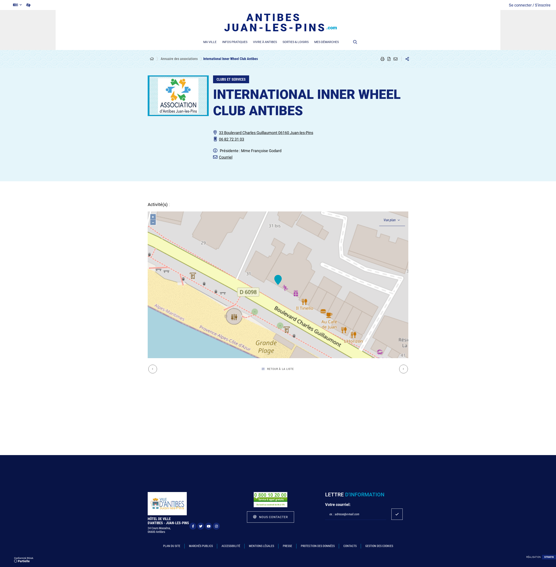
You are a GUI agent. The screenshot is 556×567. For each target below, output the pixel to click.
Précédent (152, 369)
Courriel (225, 157)
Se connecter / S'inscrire (530, 5)
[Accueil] (152, 59)
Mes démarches (326, 42)
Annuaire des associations (179, 59)
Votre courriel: (338, 504)
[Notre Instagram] (216, 526)
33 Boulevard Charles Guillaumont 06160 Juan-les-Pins (266, 132)
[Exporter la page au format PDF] (389, 58)
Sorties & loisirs (296, 42)
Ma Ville (210, 42)
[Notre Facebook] (192, 526)
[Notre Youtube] (208, 526)
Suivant (403, 369)
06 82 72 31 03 (231, 139)
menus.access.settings (28, 5)
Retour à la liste (280, 369)
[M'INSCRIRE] (397, 514)
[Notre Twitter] (200, 526)
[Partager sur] (407, 58)
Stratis (549, 557)
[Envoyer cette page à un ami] (395, 58)
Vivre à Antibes (265, 42)
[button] (355, 42)
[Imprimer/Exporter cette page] (382, 58)
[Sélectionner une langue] (17, 5)
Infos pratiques (234, 42)
